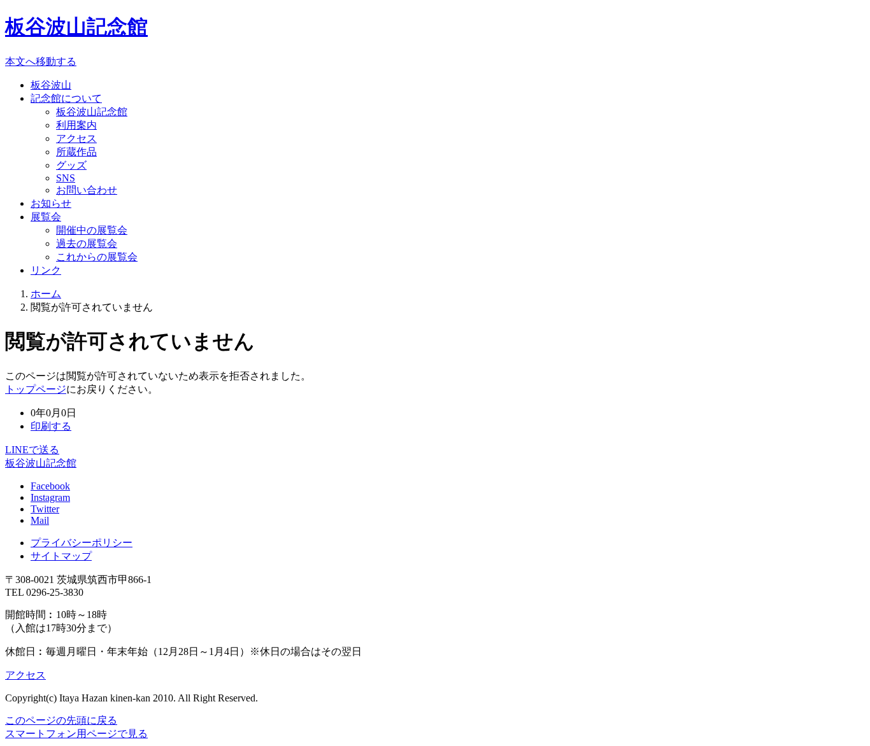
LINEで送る (32, 449)
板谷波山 (51, 85)
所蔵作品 (76, 151)
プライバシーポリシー (81, 542)
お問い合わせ (86, 190)
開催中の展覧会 (91, 230)
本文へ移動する (40, 61)
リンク (46, 270)
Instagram (50, 497)
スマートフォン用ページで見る (76, 733)
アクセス (76, 138)
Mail (40, 520)
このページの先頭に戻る (61, 720)
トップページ (35, 389)
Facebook (50, 486)
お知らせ (51, 203)
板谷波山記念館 (76, 26)
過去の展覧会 (86, 243)
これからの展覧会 (97, 256)
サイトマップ (61, 556)
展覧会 (46, 216)
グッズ (71, 165)
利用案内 (76, 125)
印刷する (51, 426)
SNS (65, 177)
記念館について (66, 98)
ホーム (46, 293)
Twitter (45, 508)
